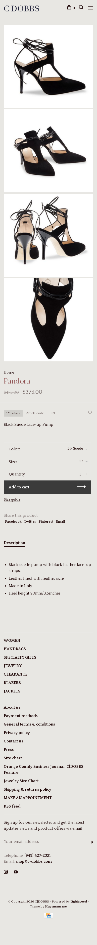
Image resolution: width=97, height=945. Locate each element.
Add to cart (19, 487)
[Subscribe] (87, 841)
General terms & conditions (29, 724)
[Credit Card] (48, 917)
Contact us (13, 741)
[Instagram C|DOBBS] (6, 872)
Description (14, 543)
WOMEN (12, 640)
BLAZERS (12, 683)
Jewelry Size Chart (21, 781)
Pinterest (46, 522)
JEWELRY (13, 666)
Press (9, 749)
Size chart (13, 758)
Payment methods (21, 716)
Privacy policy (17, 732)
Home (9, 373)
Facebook (13, 522)
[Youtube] (16, 872)
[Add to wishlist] (90, 413)
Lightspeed (78, 901)
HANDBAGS (15, 649)
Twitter (30, 522)
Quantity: (17, 474)
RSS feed (12, 806)
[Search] (82, 8)
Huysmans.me (56, 906)
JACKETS (12, 691)
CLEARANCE (15, 674)
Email (60, 522)
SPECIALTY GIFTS (20, 657)
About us (12, 707)
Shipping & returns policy (27, 789)
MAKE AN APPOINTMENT (28, 798)
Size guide (12, 500)
